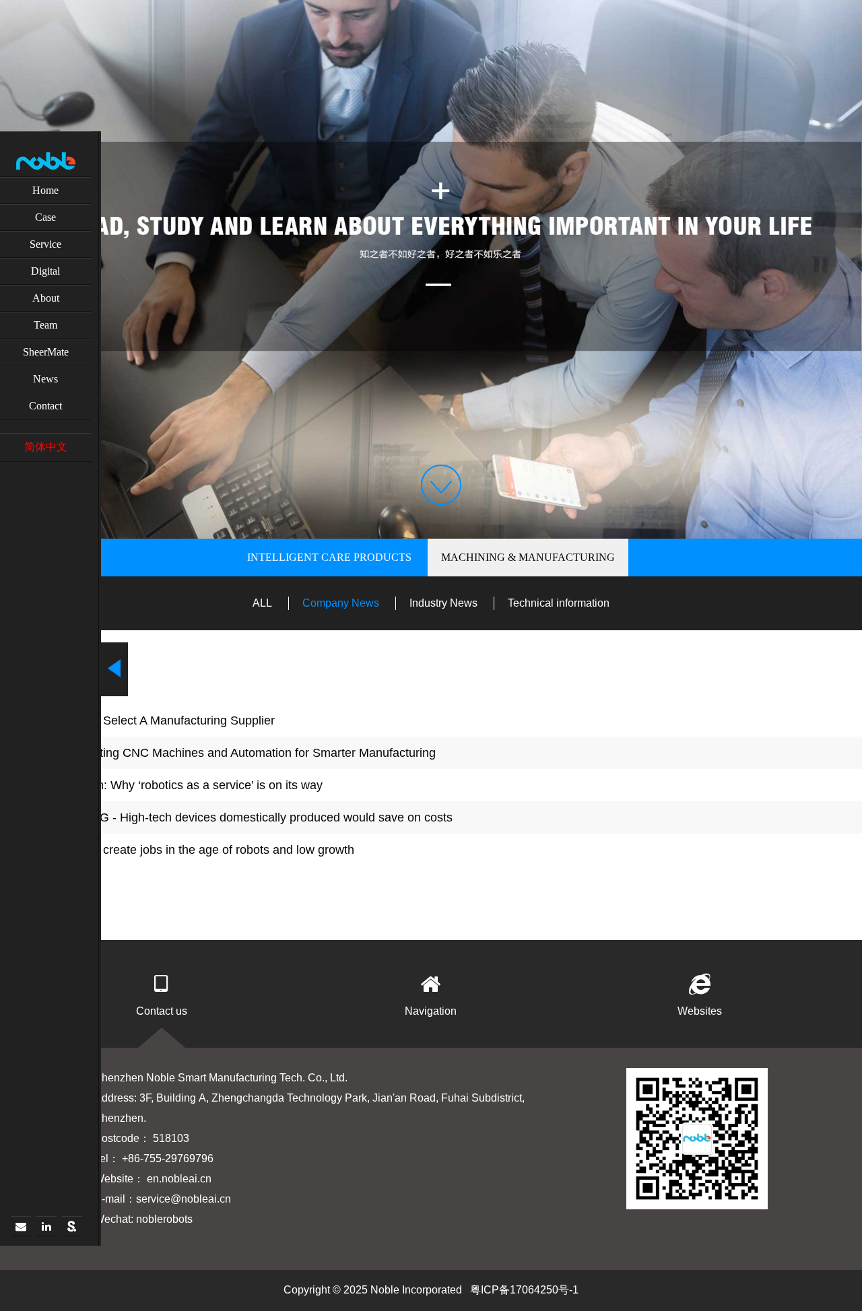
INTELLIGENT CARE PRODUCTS (329, 557)
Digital (45, 271)
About (45, 298)
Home (45, 190)
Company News (340, 603)
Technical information (558, 603)
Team (45, 325)
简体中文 (45, 446)
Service (45, 244)
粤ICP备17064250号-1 (524, 1290)
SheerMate (46, 352)
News (45, 378)
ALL (262, 603)
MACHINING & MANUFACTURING (528, 557)
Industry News (443, 603)
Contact (45, 405)
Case (45, 217)
